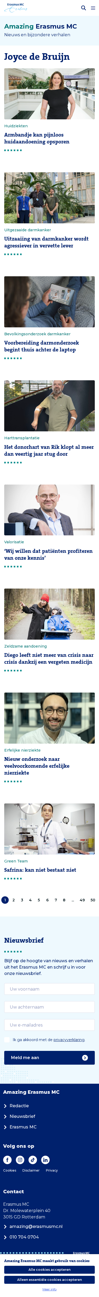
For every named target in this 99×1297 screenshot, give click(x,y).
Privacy (52, 1170)
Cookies (9, 1170)
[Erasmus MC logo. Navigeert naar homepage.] (15, 7)
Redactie (19, 1105)
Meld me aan (25, 1057)
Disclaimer (31, 1170)
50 (93, 900)
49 (82, 900)
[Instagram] (20, 1160)
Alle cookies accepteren (49, 1270)
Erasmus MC (23, 1126)
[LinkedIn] (45, 1160)
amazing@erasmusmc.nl (36, 1226)
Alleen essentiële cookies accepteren (49, 1280)
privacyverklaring (69, 1039)
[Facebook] (7, 1160)
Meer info (49, 1289)
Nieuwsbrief (22, 1116)
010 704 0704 (24, 1237)
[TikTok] (33, 1160)
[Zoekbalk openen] (83, 8)
